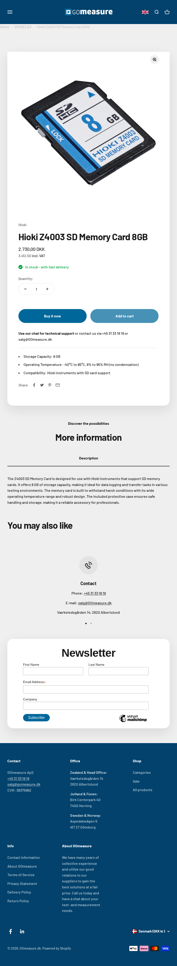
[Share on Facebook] (34, 385)
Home (4, 26)
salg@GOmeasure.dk (95, 603)
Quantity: (25, 278)
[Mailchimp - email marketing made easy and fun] (133, 722)
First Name (31, 664)
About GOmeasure (22, 866)
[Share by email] (58, 385)
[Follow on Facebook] (10, 931)
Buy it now (52, 316)
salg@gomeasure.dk (23, 784)
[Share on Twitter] (42, 385)
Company (30, 699)
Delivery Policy (19, 892)
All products (142, 789)
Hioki (22, 224)
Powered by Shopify (56, 948)
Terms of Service (21, 874)
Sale (136, 781)
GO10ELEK (23, 26)
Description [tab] (88, 458)
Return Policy (18, 901)
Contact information (23, 857)
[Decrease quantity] (25, 289)
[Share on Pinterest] (50, 385)
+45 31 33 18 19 (95, 593)
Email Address (34, 682)
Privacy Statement (22, 883)
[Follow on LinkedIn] (22, 931)
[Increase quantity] (47, 289)
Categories (142, 772)
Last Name (96, 664)
